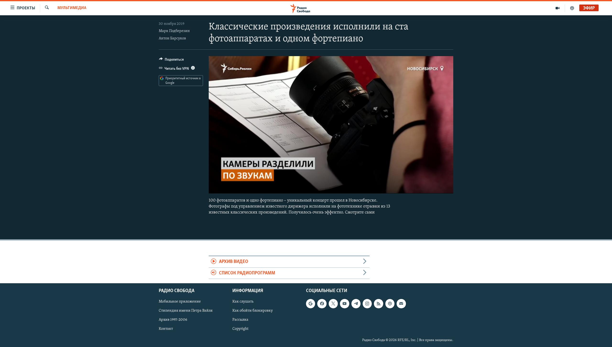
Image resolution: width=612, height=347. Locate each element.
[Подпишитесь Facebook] (321, 303)
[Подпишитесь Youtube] (344, 303)
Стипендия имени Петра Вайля (186, 311)
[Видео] (557, 8)
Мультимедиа (71, 8)
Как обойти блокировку (252, 311)
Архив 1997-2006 (173, 320)
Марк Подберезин (174, 31)
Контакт (166, 329)
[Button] (171, 60)
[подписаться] (401, 303)
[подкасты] (572, 8)
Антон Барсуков (172, 38)
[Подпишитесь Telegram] (356, 303)
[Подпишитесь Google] (310, 303)
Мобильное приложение (180, 302)
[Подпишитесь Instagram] (367, 303)
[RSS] (378, 303)
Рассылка (240, 320)
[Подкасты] (389, 303)
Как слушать (242, 302)
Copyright (240, 329)
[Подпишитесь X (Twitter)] (333, 303)
